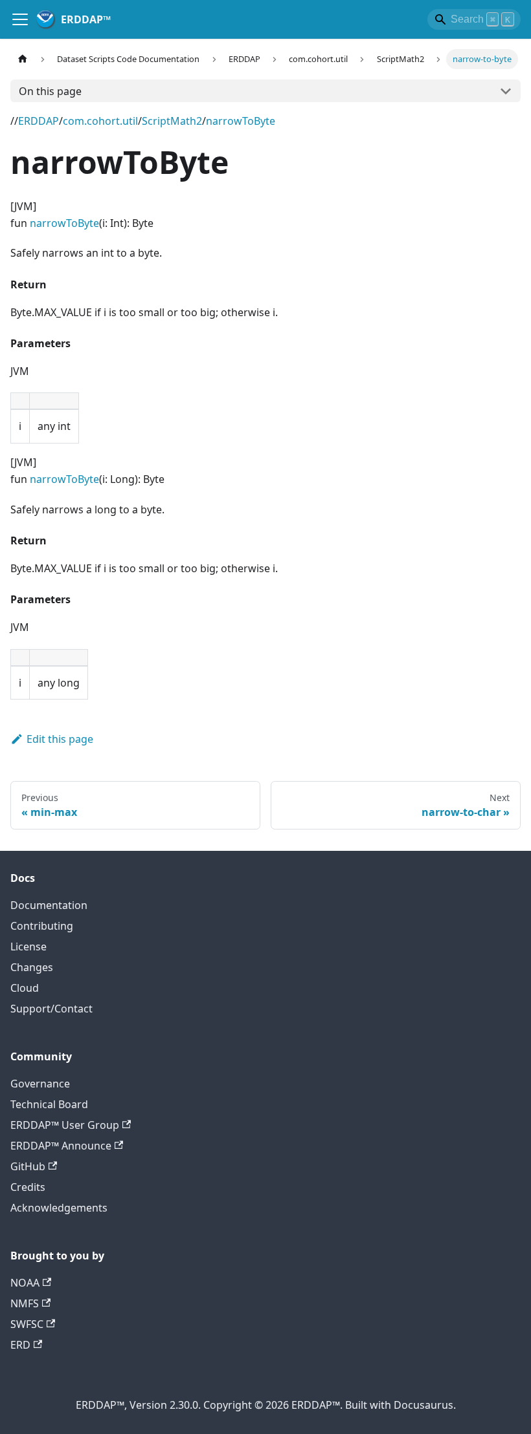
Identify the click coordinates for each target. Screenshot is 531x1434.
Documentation (48, 905)
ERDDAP (38, 121)
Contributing (41, 926)
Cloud (24, 988)
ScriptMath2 (172, 121)
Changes (31, 967)
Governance (40, 1083)
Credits (27, 1187)
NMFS (24, 1303)
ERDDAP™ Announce (60, 1146)
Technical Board (49, 1104)
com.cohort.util (100, 121)
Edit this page (60, 739)
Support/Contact (51, 1008)
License (28, 946)
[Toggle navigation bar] (20, 19)
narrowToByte (240, 121)
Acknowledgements (58, 1208)
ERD (20, 1345)
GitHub (27, 1166)
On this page (50, 91)
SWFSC (26, 1324)
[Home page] (22, 59)
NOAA (25, 1283)
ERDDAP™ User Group (64, 1125)
